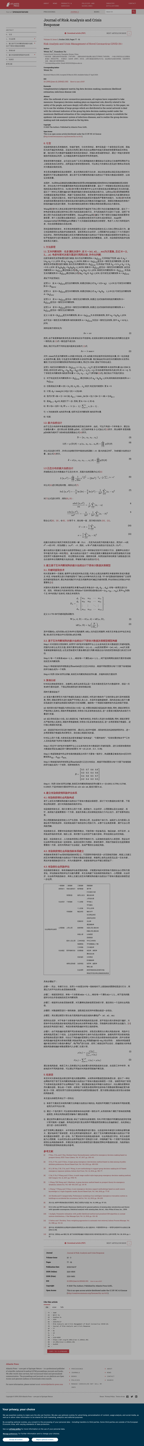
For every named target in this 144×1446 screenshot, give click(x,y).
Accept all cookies (16, 1439)
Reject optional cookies (44, 1439)
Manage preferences (10, 1434)
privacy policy (15, 1429)
